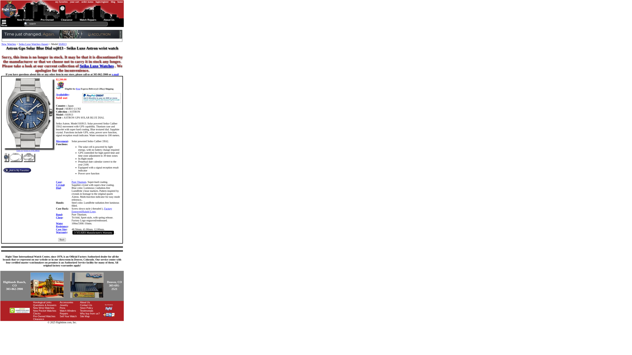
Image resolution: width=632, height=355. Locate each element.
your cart (74, 2)
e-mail (115, 74)
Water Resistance (62, 225)
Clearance (38, 319)
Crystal (60, 185)
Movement (62, 141)
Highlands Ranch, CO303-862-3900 (14, 285)
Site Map (85, 316)
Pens (62, 308)
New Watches (8, 44)
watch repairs (88, 19)
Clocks (37, 313)
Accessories (66, 302)
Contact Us (86, 305)
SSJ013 (62, 44)
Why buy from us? (90, 313)
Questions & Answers (44, 305)
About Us (85, 302)
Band (59, 214)
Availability (62, 94)
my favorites (61, 2)
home (120, 2)
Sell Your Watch (68, 316)
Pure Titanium (79, 182)
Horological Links (42, 302)
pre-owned (47, 19)
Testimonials (86, 310)
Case (58, 182)
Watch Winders (68, 310)
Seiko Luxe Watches (97, 66)
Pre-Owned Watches (44, 316)
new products (25, 19)
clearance (66, 19)
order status (87, 2)
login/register (102, 2)
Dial (58, 188)
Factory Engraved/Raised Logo (92, 210)
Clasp (59, 217)
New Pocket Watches (44, 310)
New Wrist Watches (43, 308)
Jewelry (64, 305)
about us (109, 19)
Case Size (61, 229)
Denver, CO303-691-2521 (114, 285)
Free (78, 89)
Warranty (61, 232)
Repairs (64, 313)
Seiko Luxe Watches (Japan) (33, 44)
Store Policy (86, 308)
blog (113, 2)
